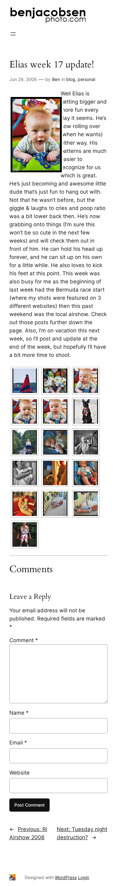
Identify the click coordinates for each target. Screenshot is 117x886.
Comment (23, 640)
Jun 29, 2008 (23, 79)
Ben (56, 79)
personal (86, 79)
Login (83, 877)
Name (19, 713)
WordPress (66, 877)
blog (70, 79)
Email (18, 742)
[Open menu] (13, 34)
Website (19, 773)
